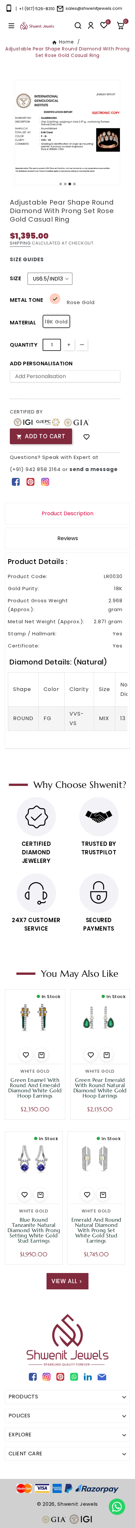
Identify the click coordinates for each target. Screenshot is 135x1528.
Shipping (20, 243)
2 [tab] (65, 184)
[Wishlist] (86, 436)
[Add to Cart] (41, 1054)
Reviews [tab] (67, 538)
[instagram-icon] (45, 481)
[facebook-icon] (15, 481)
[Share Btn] (30, 481)
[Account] (91, 25)
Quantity (23, 345)
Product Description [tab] (67, 513)
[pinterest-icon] (30, 481)
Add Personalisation (41, 363)
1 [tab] (61, 184)
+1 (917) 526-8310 (37, 9)
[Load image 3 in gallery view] (67, 132)
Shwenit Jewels (77, 1504)
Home (66, 42)
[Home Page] (37, 25)
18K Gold (56, 321)
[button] (123, 25)
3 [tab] (70, 184)
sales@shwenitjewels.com (94, 8)
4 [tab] (74, 184)
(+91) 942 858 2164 (36, 469)
